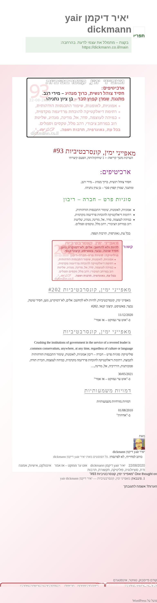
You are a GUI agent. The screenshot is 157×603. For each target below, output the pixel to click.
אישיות (33, 465)
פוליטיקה (117, 470)
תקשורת (104, 470)
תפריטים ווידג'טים (139, 35)
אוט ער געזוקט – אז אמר (70, 465)
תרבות (92, 470)
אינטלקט (45, 465)
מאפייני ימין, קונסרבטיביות (97, 332)
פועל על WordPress (144, 600)
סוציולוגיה (131, 470)
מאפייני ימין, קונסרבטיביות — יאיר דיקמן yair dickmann (95, 478)
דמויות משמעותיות (107, 391)
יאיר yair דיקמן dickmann (107, 465)
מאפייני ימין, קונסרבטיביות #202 (89, 290)
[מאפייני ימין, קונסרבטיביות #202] (87, 260)
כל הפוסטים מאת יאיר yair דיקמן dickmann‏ (80, 456)
